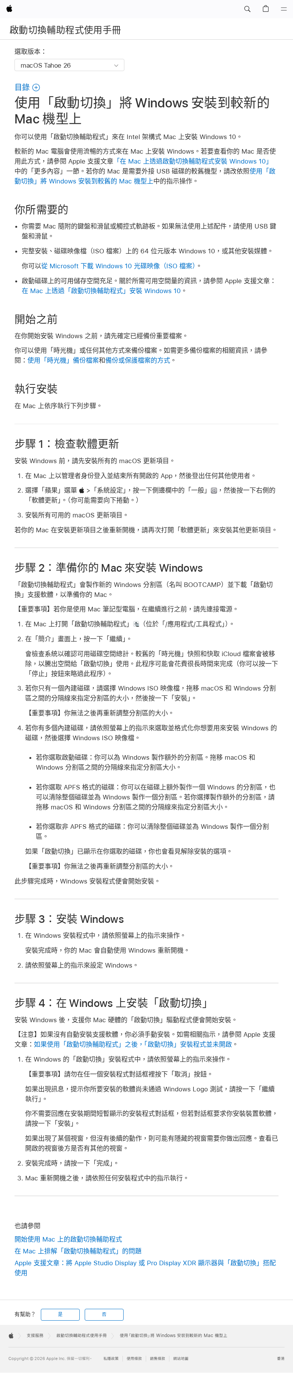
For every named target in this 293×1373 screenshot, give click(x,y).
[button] (247, 9)
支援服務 (35, 1335)
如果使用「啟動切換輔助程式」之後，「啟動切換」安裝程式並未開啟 (133, 1044)
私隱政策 (111, 1359)
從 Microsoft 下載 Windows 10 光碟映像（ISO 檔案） (118, 266)
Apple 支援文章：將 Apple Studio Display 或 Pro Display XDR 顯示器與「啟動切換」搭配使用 (145, 1268)
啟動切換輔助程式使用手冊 (65, 30)
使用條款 (134, 1359)
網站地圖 (180, 1359)
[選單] (284, 9)
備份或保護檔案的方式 (137, 360)
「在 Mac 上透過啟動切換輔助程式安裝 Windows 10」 (192, 161)
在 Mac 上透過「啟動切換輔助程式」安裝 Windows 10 (101, 291)
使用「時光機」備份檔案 (63, 360)
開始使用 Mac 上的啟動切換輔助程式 (68, 1239)
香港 (281, 1359)
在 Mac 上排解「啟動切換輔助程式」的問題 (78, 1251)
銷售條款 (157, 1359)
